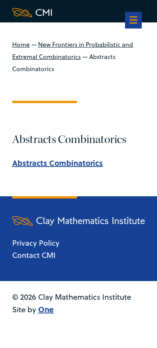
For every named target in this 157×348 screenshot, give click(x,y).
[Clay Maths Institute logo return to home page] (78, 12)
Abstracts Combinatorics (57, 162)
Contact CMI (34, 255)
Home (21, 44)
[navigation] (133, 21)
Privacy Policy (35, 242)
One (46, 309)
